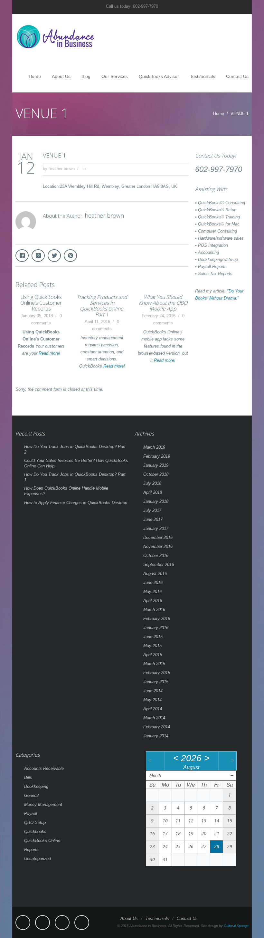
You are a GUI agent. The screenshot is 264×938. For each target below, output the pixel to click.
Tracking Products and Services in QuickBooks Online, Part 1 (102, 305)
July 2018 (152, 483)
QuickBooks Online (42, 840)
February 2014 (156, 726)
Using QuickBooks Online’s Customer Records (41, 302)
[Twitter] (42, 922)
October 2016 (155, 555)
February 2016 (156, 618)
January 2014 (155, 735)
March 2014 (154, 717)
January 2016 (155, 627)
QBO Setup (35, 822)
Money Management (43, 804)
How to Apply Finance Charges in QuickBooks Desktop (75, 502)
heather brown (62, 168)
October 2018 (155, 474)
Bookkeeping (36, 786)
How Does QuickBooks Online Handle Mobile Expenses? (66, 491)
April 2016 (152, 600)
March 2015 (154, 663)
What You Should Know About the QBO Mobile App (163, 302)
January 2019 (155, 465)
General (31, 795)
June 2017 (153, 519)
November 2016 (158, 546)
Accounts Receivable (44, 768)
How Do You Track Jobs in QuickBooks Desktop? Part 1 (75, 477)
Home (35, 76)
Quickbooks (35, 831)
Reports (31, 849)
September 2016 (158, 564)
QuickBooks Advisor (159, 76)
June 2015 (153, 636)
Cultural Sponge (236, 926)
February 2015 (156, 672)
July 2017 (152, 510)
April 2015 (152, 654)
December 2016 (158, 537)
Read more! (49, 353)
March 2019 (154, 447)
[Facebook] (22, 922)
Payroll (30, 813)
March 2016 (154, 609)
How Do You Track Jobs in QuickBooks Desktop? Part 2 (75, 449)
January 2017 (155, 528)
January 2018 (155, 501)
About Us (61, 76)
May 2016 (152, 591)
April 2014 (152, 708)
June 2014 (153, 690)
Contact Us (237, 76)
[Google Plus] (81, 922)
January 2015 (155, 681)
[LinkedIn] (62, 922)
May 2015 (152, 645)
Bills (28, 777)
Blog (85, 76)
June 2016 (153, 582)
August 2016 (155, 573)
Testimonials (202, 76)
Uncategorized (37, 858)
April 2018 (152, 492)
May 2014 (152, 699)
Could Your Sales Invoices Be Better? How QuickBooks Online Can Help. (76, 463)
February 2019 (156, 456)
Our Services (114, 76)
